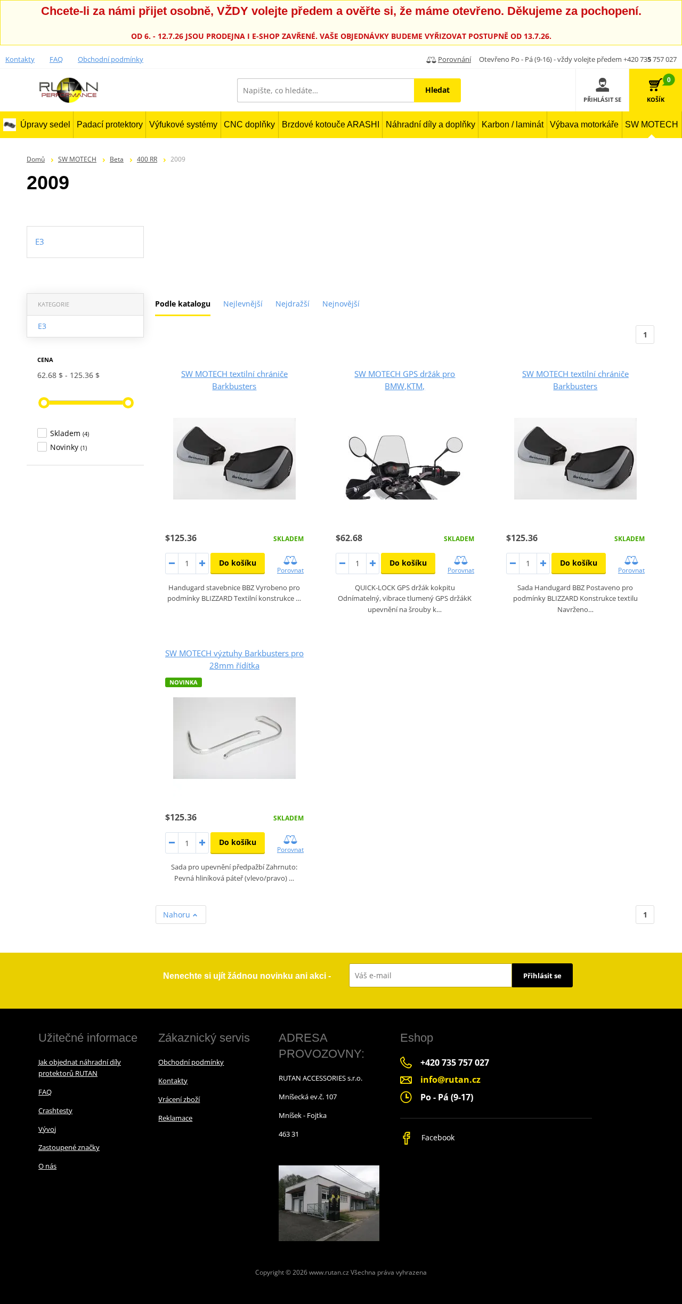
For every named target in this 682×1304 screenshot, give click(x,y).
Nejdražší (292, 304)
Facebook (436, 1137)
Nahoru (177, 914)
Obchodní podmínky (110, 59)
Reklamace (175, 1118)
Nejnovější (341, 304)
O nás (47, 1166)
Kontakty (20, 59)
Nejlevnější (243, 304)
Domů (36, 159)
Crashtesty (55, 1110)
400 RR (147, 159)
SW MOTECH (77, 159)
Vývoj (47, 1129)
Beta (117, 159)
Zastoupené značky (69, 1147)
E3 (42, 326)
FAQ (56, 59)
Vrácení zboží (179, 1099)
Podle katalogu (182, 304)
